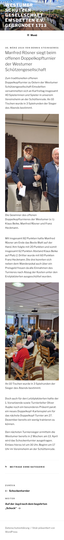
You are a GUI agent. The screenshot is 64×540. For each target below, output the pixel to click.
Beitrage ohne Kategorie (27, 467)
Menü (34, 35)
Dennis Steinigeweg (45, 48)
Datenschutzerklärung (17, 527)
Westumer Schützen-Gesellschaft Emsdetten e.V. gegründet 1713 (26, 15)
